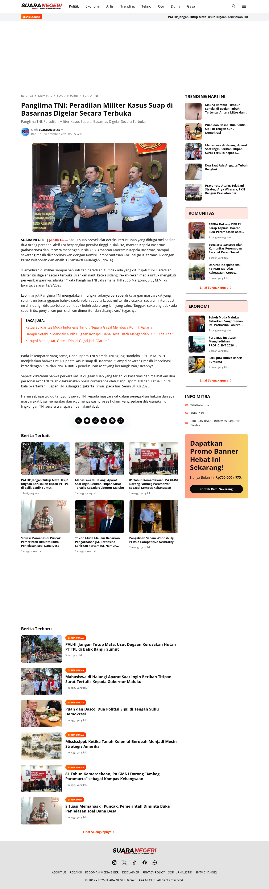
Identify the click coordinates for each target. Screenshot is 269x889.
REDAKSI (76, 872)
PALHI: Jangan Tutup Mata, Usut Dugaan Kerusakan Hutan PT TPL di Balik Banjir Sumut (45, 484)
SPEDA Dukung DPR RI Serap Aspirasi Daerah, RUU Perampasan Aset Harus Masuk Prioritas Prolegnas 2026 (225, 228)
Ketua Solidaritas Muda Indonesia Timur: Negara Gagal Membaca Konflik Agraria (88, 327)
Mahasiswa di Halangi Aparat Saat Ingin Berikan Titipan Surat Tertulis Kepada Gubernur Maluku (99, 484)
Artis (110, 6)
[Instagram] (114, 862)
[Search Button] (233, 6)
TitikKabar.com (200, 405)
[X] (95, 420)
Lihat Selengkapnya (97, 832)
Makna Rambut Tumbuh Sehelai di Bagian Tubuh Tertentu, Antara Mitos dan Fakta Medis (225, 109)
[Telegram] (103, 420)
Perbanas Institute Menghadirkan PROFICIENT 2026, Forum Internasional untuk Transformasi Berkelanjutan (224, 341)
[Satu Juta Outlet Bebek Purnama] (197, 364)
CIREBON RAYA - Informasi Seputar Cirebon (215, 423)
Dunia (175, 6)
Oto (161, 6)
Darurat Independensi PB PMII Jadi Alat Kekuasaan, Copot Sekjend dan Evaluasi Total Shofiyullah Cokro (226, 269)
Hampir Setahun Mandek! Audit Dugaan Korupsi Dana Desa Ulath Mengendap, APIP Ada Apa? (99, 334)
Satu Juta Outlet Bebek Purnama (225, 360)
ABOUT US (59, 872)
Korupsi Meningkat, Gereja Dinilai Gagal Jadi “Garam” (67, 340)
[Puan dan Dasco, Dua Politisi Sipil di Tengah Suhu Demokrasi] (41, 713)
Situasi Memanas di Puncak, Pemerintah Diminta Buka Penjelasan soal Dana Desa (41, 542)
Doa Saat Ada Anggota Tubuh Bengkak (226, 167)
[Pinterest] (112, 420)
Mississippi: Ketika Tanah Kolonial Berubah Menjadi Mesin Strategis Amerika (121, 744)
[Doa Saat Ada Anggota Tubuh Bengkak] (193, 172)
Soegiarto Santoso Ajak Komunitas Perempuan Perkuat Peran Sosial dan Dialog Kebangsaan (226, 248)
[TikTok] (134, 862)
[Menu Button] (244, 6)
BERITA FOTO (75, 799)
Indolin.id (197, 413)
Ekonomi (93, 6)
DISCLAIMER (130, 872)
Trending (127, 6)
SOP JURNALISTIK (180, 872)
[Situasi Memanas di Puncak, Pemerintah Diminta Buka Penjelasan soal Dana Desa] (45, 516)
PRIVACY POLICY (153, 872)
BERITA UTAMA (76, 637)
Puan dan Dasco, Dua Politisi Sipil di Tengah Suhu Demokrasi (112, 711)
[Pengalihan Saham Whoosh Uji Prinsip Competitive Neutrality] (153, 516)
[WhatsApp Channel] (154, 862)
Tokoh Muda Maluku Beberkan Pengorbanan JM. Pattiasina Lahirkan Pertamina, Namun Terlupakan (97, 542)
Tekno (146, 6)
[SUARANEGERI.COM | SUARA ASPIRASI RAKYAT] (41, 6)
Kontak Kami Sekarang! (216, 489)
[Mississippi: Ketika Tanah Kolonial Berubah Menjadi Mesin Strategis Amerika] (41, 746)
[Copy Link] (78, 420)
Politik (74, 6)
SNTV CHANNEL (206, 872)
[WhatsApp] (120, 420)
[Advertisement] (134, 57)
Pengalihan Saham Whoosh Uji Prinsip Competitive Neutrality (151, 540)
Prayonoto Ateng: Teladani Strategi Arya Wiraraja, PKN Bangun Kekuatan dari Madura (225, 189)
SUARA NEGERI (115, 880)
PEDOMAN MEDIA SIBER (102, 872)
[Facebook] (87, 420)
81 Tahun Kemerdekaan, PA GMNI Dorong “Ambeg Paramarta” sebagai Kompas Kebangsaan (153, 484)
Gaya (191, 6)
